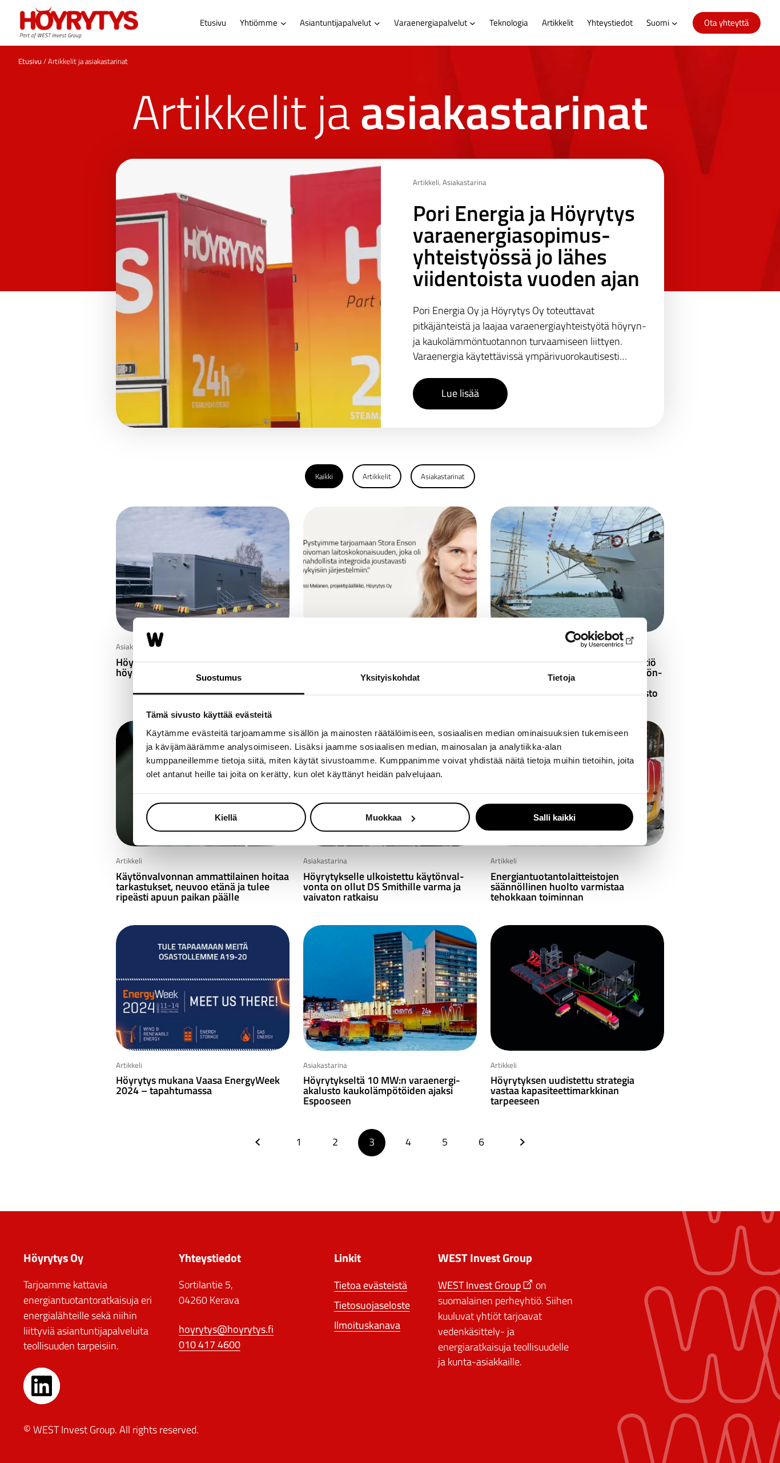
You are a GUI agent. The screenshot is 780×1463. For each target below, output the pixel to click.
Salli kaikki (554, 817)
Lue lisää (460, 393)
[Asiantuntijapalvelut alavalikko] (377, 23)
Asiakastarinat (443, 476)
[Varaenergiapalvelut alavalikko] (472, 23)
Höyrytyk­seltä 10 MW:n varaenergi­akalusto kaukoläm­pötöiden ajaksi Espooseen (381, 1090)
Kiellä (226, 817)
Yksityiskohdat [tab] (390, 677)
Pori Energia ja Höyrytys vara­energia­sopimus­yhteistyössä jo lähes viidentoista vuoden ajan (526, 245)
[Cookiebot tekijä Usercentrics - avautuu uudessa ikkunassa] (584, 639)
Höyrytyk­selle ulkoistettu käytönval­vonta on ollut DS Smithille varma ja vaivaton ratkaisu (383, 886)
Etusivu (30, 61)
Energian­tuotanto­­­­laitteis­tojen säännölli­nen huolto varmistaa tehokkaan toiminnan (557, 886)
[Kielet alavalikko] (675, 23)
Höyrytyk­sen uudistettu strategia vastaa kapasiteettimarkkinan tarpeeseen (562, 1090)
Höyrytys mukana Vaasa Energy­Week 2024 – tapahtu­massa (198, 1085)
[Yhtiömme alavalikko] (283, 23)
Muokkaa (383, 817)
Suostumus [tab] (219, 677)
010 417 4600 (209, 1344)
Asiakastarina (465, 182)
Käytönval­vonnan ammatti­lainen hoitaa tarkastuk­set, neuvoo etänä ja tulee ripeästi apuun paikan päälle (202, 886)
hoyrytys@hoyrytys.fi (226, 1329)
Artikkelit (377, 476)
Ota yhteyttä (726, 22)
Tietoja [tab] (561, 677)
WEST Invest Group (479, 1285)
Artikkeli (426, 182)
